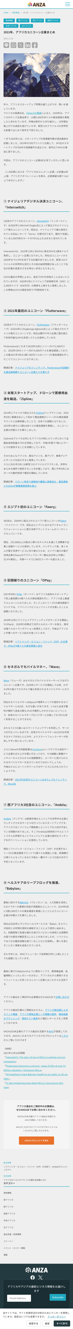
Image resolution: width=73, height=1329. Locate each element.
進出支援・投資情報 (12, 1234)
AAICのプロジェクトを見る (36, 1140)
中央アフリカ (11, 26)
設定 (47, 1323)
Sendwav (37, 749)
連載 (5, 1254)
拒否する (33, 1323)
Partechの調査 (33, 113)
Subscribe (57, 1297)
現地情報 (15, 12)
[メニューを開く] (67, 4)
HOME (6, 12)
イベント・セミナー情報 (14, 1248)
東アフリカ (22, 20)
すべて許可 (62, 1323)
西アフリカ (37, 20)
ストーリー (8, 1241)
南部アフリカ (52, 20)
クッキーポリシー (56, 1316)
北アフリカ (26, 26)
